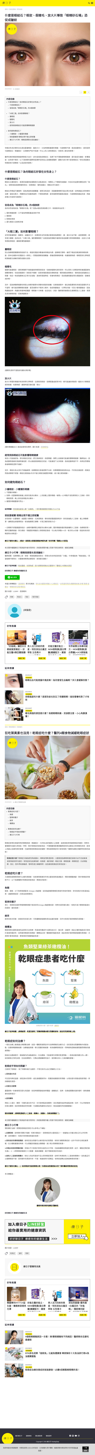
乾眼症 (12, 1253)
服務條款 (29, 1436)
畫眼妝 (12, 116)
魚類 (11, 814)
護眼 (20, 1253)
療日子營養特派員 (20, 802)
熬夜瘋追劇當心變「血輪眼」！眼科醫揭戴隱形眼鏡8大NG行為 (36, 509)
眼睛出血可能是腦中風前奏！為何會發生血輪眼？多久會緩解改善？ (57, 680)
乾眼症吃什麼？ (14, 812)
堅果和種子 (14, 817)
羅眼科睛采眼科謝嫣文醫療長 (47, 1206)
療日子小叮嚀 (15, 835)
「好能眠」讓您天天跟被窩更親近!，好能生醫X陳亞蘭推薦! (16, 649)
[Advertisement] (47, 1402)
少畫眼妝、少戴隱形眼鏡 (19, 134)
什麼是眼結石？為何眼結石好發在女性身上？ (24, 102)
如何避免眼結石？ (14, 131)
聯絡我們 (48, 1436)
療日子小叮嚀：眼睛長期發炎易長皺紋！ (25, 140)
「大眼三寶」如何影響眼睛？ (19, 113)
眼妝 (27, 597)
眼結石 (19, 597)
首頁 (6, 9)
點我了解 (22, 658)
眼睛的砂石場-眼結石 (17, 587)
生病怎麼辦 (12, 9)
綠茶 (11, 820)
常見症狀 (19, 9)
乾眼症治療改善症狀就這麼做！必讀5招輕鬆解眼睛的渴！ (52, 1370)
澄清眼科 (44, 447)
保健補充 (19, 727)
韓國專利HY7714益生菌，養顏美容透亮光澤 (16, 1306)
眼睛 (11, 597)
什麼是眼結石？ (15, 105)
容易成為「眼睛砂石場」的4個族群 (23, 108)
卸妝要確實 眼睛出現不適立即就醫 (22, 137)
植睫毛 (12, 119)
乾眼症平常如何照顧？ (18, 832)
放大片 (12, 122)
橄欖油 (12, 823)
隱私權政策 (38, 1436)
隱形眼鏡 (35, 597)
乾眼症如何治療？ (14, 829)
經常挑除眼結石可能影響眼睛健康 (22, 125)
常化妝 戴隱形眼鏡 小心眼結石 (47, 584)
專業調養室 (12, 727)
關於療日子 (18, 1436)
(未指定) (17, 89)
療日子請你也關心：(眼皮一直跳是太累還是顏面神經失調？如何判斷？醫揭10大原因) (36, 541)
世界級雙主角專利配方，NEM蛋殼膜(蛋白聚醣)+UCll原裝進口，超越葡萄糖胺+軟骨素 (78, 652)
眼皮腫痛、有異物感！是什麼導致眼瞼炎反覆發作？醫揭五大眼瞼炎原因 (45, 566)
